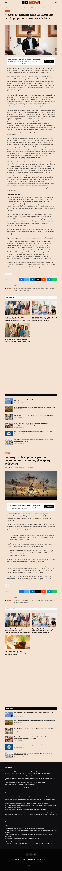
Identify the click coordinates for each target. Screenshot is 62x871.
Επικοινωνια (51, 861)
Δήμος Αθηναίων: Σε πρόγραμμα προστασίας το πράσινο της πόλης (22, 838)
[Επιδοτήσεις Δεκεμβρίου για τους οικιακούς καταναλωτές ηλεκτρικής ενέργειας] (31, 485)
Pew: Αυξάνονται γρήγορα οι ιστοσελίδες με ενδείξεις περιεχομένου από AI (24, 771)
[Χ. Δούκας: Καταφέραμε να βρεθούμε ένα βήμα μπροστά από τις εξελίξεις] (31, 40)
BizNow (11, 22)
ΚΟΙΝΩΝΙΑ (7, 11)
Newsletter (31, 859)
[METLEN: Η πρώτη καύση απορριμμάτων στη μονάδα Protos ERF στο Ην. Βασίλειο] (9, 401)
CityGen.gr (9, 822)
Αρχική (6, 7)
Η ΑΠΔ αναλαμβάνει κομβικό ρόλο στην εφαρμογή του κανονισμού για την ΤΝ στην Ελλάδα (29, 787)
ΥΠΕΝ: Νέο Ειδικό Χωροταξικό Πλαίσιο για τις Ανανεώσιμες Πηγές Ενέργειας (25, 828)
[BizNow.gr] (31, 2)
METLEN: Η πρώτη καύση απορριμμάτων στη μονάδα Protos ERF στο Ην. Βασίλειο (33, 399)
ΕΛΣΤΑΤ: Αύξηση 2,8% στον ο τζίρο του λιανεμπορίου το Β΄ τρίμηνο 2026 (34, 415)
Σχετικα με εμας (20, 859)
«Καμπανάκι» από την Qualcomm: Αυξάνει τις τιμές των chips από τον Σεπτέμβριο (26, 809)
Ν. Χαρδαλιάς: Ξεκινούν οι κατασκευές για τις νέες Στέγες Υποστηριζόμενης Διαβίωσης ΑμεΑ (29, 843)
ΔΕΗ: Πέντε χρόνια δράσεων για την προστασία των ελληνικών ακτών (23, 825)
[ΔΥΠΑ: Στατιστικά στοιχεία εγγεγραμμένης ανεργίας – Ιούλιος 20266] (9, 433)
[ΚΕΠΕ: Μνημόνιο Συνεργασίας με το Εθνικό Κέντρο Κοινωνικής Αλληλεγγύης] (17, 330)
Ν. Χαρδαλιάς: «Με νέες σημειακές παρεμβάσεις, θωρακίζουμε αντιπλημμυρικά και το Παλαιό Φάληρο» (17, 318)
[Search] (56, 2)
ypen (6, 585)
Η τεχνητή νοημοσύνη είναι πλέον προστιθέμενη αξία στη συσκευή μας (23, 775)
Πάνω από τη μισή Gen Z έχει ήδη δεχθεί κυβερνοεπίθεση (20, 784)
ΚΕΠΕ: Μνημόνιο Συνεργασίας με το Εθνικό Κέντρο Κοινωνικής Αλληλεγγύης (17, 340)
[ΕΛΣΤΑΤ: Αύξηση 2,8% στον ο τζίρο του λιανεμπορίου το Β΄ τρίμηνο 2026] (9, 417)
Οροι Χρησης (41, 859)
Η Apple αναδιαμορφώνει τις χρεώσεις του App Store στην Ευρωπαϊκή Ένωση (25, 782)
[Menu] (6, 2)
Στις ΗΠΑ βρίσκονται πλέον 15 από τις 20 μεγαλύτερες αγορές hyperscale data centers (27, 773)
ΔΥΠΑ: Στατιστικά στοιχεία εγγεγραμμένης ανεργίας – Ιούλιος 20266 (33, 431)
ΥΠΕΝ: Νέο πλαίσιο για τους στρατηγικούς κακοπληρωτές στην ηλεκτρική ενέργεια (15, 652)
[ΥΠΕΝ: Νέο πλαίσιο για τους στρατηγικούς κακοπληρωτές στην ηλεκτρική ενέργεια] (17, 642)
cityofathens (8, 273)
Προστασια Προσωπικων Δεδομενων (18, 861)
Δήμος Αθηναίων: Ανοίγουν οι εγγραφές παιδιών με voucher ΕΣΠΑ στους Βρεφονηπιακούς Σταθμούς (44, 318)
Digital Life (10, 793)
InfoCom (9, 767)
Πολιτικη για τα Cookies (38, 861)
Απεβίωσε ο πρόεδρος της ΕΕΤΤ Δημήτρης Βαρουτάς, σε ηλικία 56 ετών (23, 841)
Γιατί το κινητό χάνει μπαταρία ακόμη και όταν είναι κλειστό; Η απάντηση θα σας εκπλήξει (28, 812)
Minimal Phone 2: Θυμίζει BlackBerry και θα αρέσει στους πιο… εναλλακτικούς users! (26, 803)
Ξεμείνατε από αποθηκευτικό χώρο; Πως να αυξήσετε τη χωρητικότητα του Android (27, 796)
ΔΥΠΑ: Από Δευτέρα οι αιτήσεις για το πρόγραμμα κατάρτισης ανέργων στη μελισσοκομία (34, 408)
